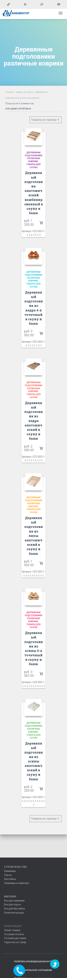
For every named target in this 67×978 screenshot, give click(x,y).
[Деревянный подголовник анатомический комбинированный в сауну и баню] (33, 136)
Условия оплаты (14, 934)
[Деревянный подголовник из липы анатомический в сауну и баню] (33, 481)
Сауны (8, 874)
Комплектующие (14, 912)
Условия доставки (15, 938)
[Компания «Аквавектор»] (17, 13)
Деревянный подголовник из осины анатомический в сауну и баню (33, 761)
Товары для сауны (25, 92)
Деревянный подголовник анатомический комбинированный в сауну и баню (33, 193)
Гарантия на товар (15, 942)
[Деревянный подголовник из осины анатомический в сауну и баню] (33, 706)
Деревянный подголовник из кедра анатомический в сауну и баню (33, 421)
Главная (9, 92)
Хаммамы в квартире (16, 883)
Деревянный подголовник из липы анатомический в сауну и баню (33, 536)
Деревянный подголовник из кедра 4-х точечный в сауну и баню (33, 308)
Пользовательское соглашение (33, 970)
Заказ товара (12, 930)
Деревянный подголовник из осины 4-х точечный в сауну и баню (33, 648)
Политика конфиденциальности (33, 961)
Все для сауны (12, 904)
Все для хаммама (14, 900)
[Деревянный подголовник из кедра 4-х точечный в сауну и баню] (33, 255)
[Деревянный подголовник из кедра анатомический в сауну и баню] (33, 366)
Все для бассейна (14, 908)
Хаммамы (10, 871)
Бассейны (10, 879)
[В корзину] (41, 223)
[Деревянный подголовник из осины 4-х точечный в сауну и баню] (33, 596)
